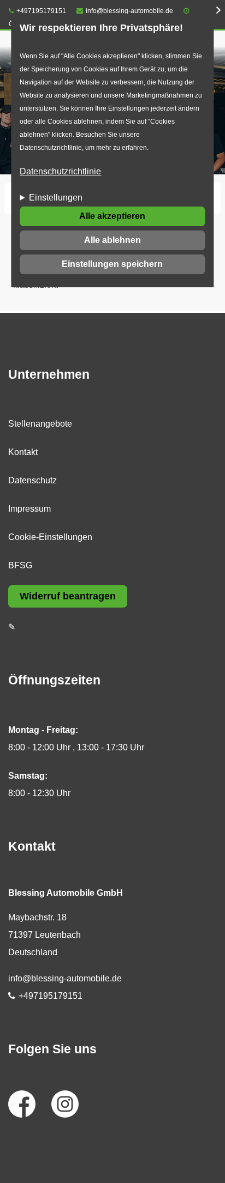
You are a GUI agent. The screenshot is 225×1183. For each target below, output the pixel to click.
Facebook (21, 1104)
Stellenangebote (40, 423)
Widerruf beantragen (68, 596)
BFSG (20, 565)
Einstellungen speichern (112, 264)
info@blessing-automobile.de (129, 11)
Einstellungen (55, 198)
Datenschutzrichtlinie (60, 172)
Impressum (29, 508)
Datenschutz (32, 480)
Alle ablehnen (112, 240)
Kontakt (23, 452)
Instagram (65, 1104)
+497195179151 (41, 11)
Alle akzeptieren (112, 216)
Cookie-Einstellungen (50, 537)
